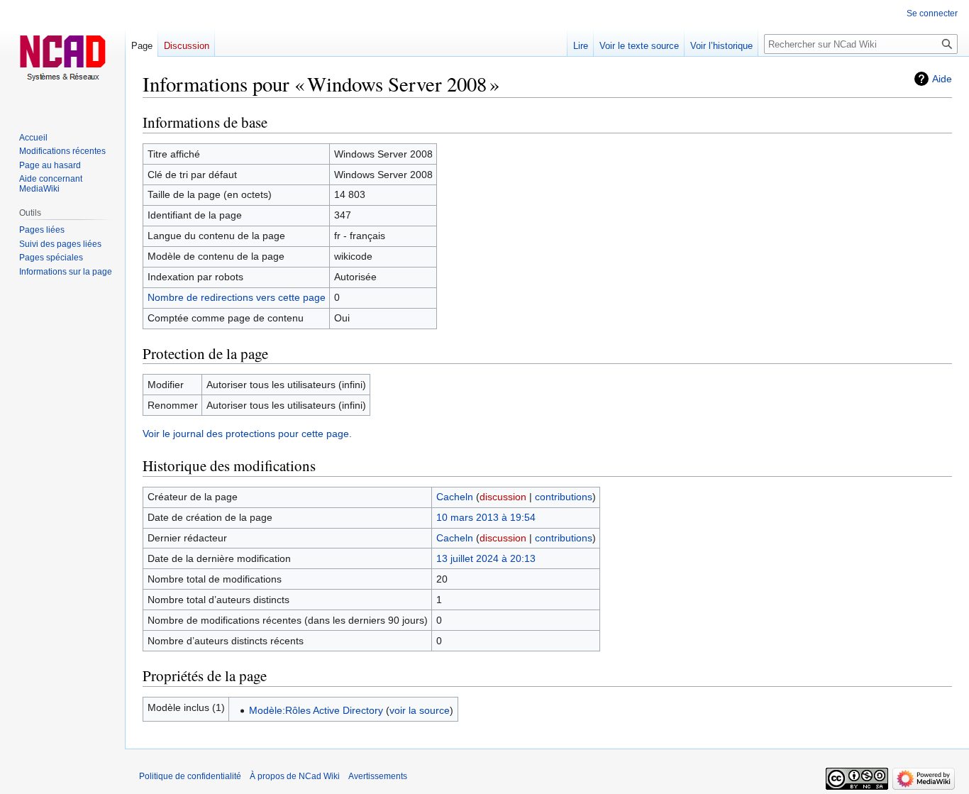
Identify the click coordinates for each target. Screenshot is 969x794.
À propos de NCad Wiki (295, 776)
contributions (563, 496)
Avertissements (377, 776)
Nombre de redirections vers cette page (237, 297)
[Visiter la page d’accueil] (62, 57)
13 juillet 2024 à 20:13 (486, 558)
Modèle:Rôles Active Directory (316, 710)
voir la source (419, 710)
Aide (942, 78)
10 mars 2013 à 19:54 (486, 517)
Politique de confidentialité (190, 776)
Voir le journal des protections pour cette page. (247, 433)
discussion (503, 496)
